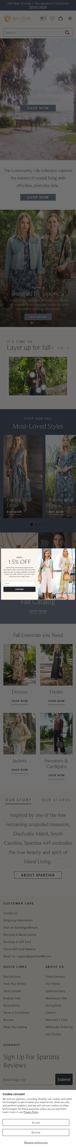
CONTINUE (19, 589)
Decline (35, 1132)
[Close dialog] (72, 551)
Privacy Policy (30, 1112)
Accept (36, 1122)
